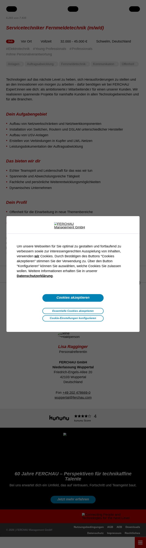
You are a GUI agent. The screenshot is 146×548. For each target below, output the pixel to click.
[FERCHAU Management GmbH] (73, 225)
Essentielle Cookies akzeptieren (73, 310)
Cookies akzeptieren (73, 297)
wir (36, 256)
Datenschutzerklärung (35, 276)
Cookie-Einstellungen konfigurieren (73, 318)
